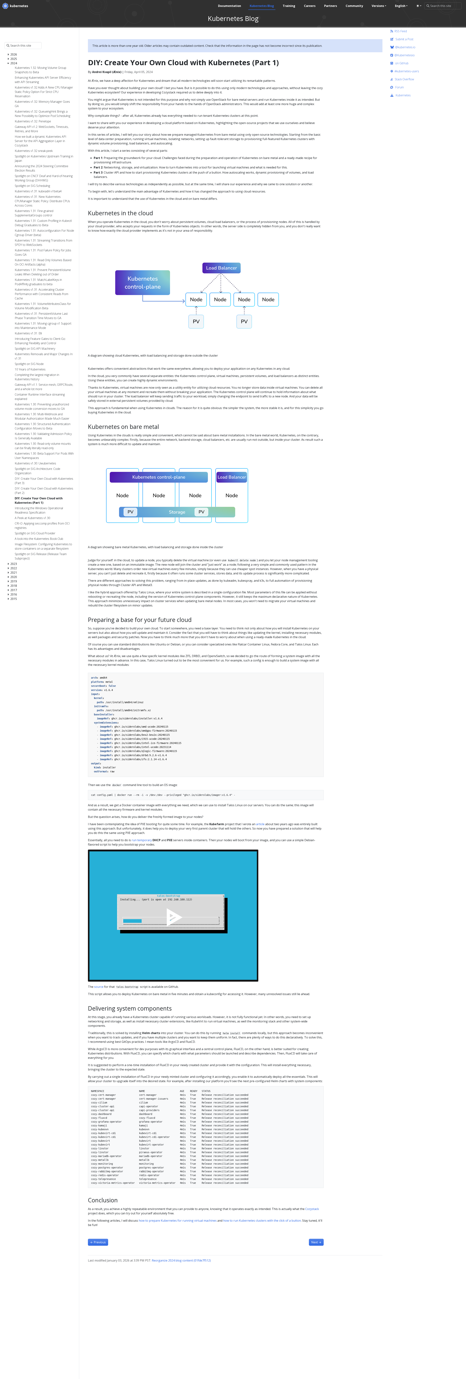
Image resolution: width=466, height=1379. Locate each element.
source (98, 987)
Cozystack (312, 1209)
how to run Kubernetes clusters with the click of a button (262, 1221)
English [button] (400, 6)
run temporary (142, 840)
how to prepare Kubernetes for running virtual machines (178, 1221)
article (260, 824)
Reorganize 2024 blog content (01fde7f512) (181, 1260)
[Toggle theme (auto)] (419, 5)
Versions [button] (378, 6)
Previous (98, 1242)
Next (316, 1242)
